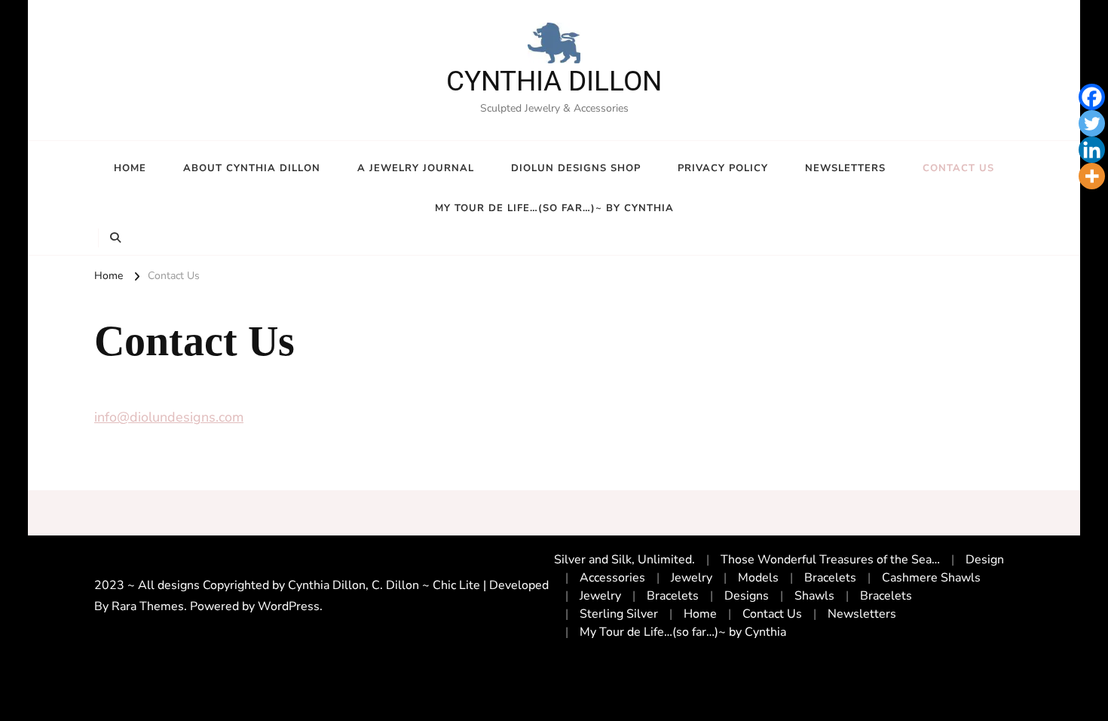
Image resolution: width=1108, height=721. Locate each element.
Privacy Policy (723, 168)
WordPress (289, 606)
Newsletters (845, 168)
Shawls (814, 596)
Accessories (612, 577)
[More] (1092, 176)
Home (130, 168)
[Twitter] (1092, 123)
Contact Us (958, 168)
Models (758, 577)
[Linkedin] (1092, 150)
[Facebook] (1092, 97)
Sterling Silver (619, 614)
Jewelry (691, 577)
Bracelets (830, 577)
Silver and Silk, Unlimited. (624, 559)
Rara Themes (148, 606)
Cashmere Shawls (931, 577)
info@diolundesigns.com (168, 417)
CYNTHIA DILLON (554, 81)
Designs (746, 596)
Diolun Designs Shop (576, 168)
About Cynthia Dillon (251, 168)
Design (985, 559)
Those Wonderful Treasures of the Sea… (830, 559)
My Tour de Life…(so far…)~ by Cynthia (554, 208)
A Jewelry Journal (415, 168)
